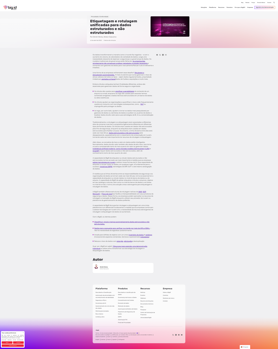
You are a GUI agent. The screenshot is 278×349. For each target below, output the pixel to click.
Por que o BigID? (240, 7)
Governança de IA (101, 303)
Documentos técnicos (146, 304)
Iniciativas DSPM (106, 167)
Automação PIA (122, 319)
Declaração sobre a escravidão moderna (141, 334)
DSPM (119, 317)
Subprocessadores (100, 336)
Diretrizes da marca (168, 298)
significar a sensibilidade (124, 91)
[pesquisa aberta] (274, 2)
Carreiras (165, 295)
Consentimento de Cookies (126, 300)
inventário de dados (136, 235)
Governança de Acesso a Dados (127, 297)
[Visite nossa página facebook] (179, 335)
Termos (97, 333)
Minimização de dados (102, 311)
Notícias (247, 2)
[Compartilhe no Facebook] (157, 55)
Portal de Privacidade (124, 322)
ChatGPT (96, 151)
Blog (242, 2)
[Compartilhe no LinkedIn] (163, 55)
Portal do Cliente (261, 2)
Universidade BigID (145, 317)
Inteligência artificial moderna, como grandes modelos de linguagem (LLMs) (121, 149)
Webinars (143, 298)
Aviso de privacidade (106, 333)
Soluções (204, 7)
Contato (269, 2)
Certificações (115, 334)
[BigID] (10, 7)
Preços (253, 2)
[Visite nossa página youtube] (181, 335)
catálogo (149, 235)
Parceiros (230, 7)
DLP (142, 104)
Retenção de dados (123, 306)
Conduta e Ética (124, 334)
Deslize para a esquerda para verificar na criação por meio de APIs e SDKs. (122, 228)
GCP (144, 192)
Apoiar (109, 336)
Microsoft (96, 194)
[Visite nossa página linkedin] (176, 335)
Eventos (142, 295)
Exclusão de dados (123, 303)
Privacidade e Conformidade (99, 16)
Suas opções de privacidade (128, 333)
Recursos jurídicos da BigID (103, 334)
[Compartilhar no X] (160, 55)
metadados (144, 237)
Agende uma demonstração (265, 7)
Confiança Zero (100, 317)
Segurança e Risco (101, 300)
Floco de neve (107, 194)
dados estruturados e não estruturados (124, 133)
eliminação (128, 241)
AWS (140, 192)
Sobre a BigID (167, 292)
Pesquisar (143, 309)
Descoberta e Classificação (103, 292)
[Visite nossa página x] (173, 335)
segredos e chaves (108, 79)
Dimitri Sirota (98, 37)
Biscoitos (116, 333)
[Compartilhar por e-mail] (166, 55)
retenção (120, 241)
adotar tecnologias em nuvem (104, 162)
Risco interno (99, 314)
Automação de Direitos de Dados (127, 309)
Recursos (221, 7)
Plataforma (212, 7)
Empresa (250, 7)
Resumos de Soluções (146, 301)
